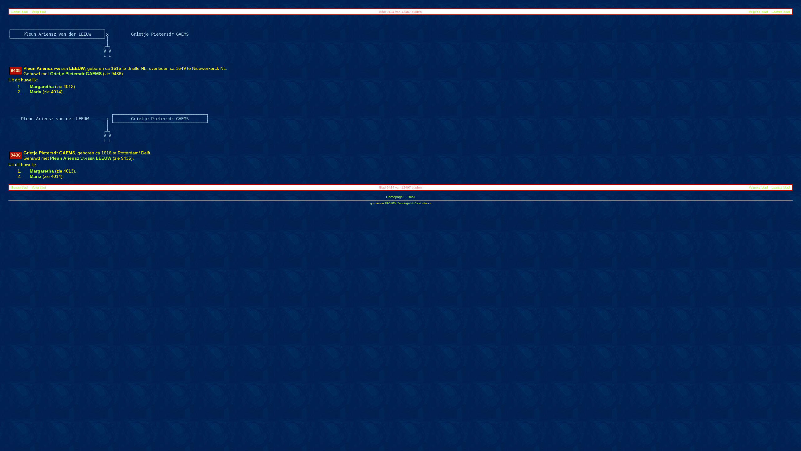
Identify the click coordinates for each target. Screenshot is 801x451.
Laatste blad (781, 11)
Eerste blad (19, 11)
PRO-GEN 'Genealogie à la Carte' (403, 203)
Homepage (394, 197)
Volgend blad (758, 11)
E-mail (410, 197)
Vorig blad (39, 11)
